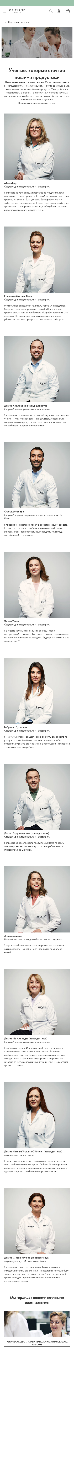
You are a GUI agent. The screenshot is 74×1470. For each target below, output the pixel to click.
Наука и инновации (18, 22)
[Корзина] (67, 11)
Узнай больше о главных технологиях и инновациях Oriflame (37, 1343)
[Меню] (5, 11)
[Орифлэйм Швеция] (17, 10)
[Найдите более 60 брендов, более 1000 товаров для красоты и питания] (51, 11)
